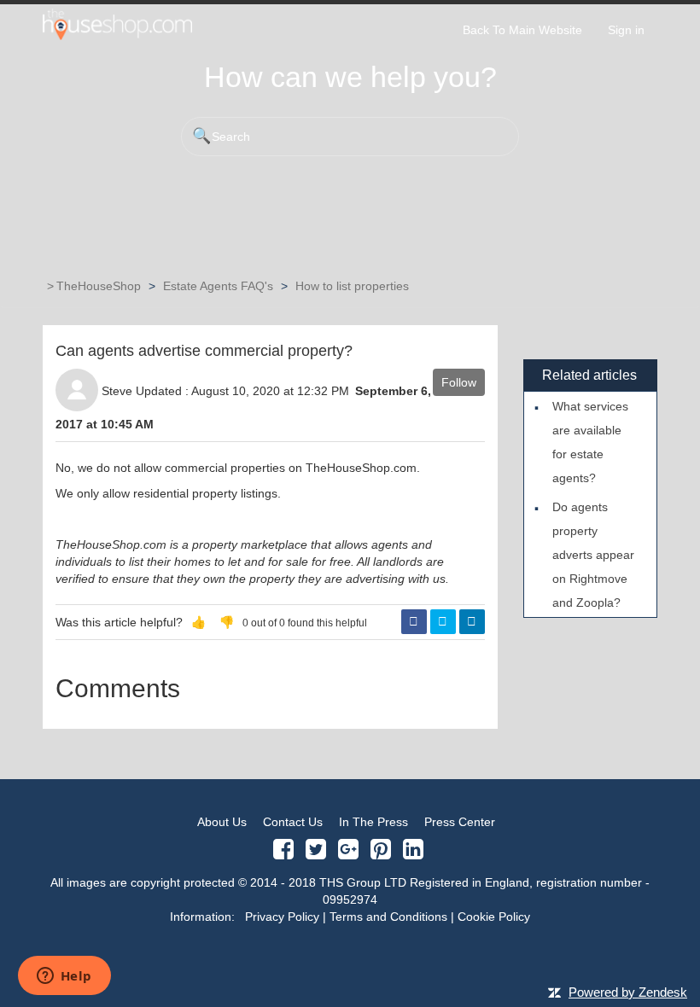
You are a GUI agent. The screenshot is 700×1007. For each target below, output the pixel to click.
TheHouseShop (98, 286)
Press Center (459, 822)
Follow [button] (458, 382)
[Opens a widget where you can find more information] (64, 977)
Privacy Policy (282, 916)
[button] (198, 622)
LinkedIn (472, 622)
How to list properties (352, 286)
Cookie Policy (494, 916)
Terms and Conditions (388, 916)
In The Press (373, 822)
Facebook (414, 622)
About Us (222, 822)
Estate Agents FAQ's (218, 286)
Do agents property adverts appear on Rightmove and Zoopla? (593, 554)
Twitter (443, 622)
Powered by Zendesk (628, 992)
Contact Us (293, 822)
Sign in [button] (626, 30)
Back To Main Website (522, 30)
